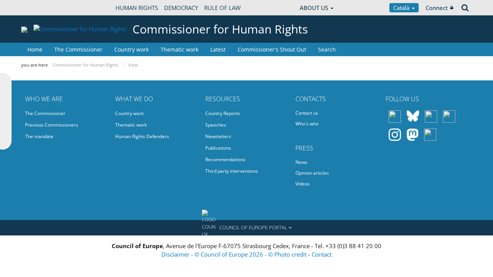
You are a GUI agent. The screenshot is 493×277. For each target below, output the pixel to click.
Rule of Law (222, 8)
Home (34, 49)
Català (402, 8)
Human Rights (137, 8)
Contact (322, 254)
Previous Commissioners (51, 125)
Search (327, 49)
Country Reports (222, 113)
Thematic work (179, 49)
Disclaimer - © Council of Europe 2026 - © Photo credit (234, 254)
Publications (218, 148)
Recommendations (225, 159)
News (301, 162)
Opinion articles (312, 173)
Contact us (306, 113)
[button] (246, 227)
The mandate (39, 136)
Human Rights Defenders (142, 136)
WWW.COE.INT (40, 7)
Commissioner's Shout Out (272, 49)
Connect (437, 8)
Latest (218, 49)
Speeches (215, 125)
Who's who (307, 123)
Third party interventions (231, 171)
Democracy (181, 8)
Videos (302, 183)
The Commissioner (78, 49)
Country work (131, 49)
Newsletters (218, 136)
